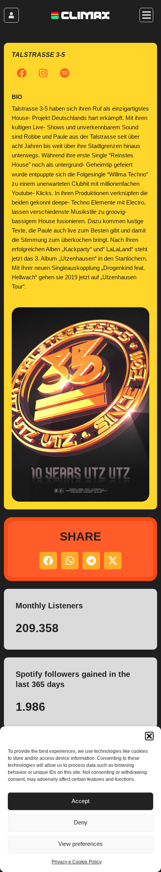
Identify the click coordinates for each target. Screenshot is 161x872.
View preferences (80, 843)
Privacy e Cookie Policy (77, 862)
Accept (80, 801)
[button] (149, 736)
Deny (81, 822)
